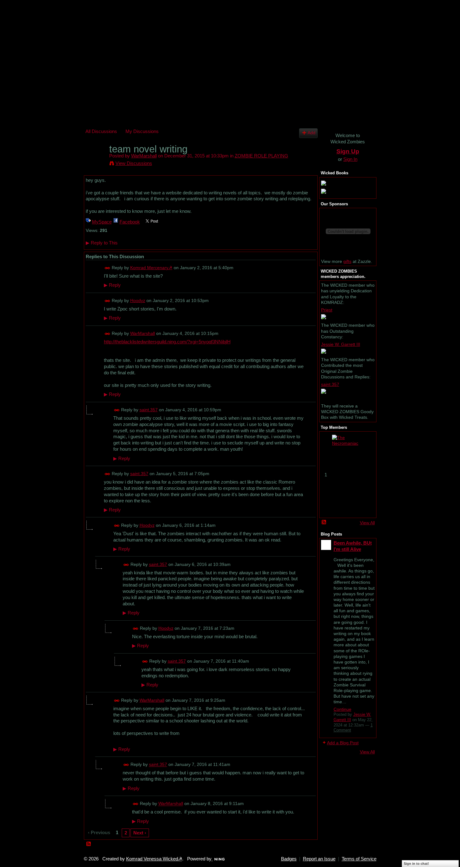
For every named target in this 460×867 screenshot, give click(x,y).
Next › (139, 832)
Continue (342, 709)
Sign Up (347, 151)
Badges (289, 858)
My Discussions (142, 131)
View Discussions (133, 163)
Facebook (130, 221)
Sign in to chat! (416, 863)
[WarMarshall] (95, 161)
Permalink (107, 268)
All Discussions (101, 131)
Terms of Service (359, 858)
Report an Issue (319, 858)
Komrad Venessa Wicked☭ (154, 858)
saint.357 (149, 409)
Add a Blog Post (343, 742)
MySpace (102, 221)
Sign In (350, 159)
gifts (347, 261)
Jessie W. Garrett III (340, 344)
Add (311, 133)
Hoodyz (137, 300)
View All (367, 522)
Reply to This (102, 242)
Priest (326, 309)
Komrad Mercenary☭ (151, 267)
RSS (89, 844)
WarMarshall (144, 155)
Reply (112, 285)
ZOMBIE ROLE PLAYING (261, 155)
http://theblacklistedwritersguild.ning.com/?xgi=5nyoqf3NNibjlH (167, 341)
